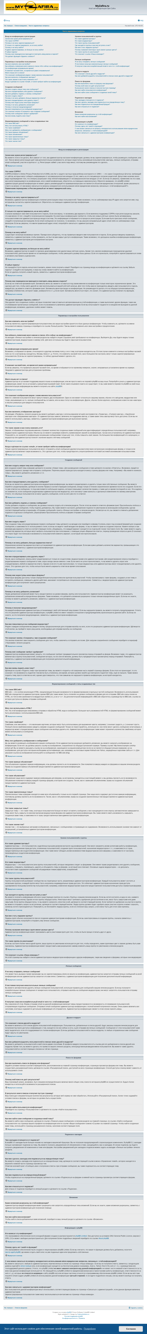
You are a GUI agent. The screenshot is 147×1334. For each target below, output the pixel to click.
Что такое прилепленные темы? (16, 137)
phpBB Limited (81, 1236)
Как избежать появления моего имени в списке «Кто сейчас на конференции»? (34, 66)
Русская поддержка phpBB (73, 1316)
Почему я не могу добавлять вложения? (20, 105)
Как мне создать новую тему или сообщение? (22, 89)
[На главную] (32, 7)
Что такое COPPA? (12, 41)
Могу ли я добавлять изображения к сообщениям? (23, 130)
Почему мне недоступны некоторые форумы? (22, 102)
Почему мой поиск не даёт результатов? (90, 86)
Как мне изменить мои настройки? (17, 64)
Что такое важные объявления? (16, 132)
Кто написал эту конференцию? (86, 124)
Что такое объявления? (13, 134)
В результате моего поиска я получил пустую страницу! (95, 88)
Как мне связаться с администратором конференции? (95, 133)
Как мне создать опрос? (14, 96)
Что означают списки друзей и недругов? (90, 74)
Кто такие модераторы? (83, 41)
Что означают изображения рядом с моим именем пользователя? (29, 75)
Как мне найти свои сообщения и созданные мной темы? (96, 92)
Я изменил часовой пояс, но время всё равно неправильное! (27, 70)
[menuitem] (7, 20)
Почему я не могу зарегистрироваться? (19, 43)
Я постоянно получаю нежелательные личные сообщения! (96, 64)
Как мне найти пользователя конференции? (91, 90)
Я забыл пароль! (11, 52)
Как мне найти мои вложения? (86, 116)
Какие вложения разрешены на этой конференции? (93, 114)
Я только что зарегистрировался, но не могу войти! (24, 45)
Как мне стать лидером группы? (86, 47)
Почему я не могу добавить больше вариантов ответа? (25, 98)
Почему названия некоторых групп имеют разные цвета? (96, 50)
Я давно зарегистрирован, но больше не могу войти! (24, 50)
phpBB (58, 386)
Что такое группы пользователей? (87, 43)
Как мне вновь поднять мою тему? (17, 116)
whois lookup (26, 1266)
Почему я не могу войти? (14, 47)
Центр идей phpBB (13, 1252)
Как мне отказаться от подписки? (87, 107)
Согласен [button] (131, 1329)
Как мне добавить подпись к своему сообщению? (23, 94)
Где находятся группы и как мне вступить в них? (93, 45)
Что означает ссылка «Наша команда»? (89, 54)
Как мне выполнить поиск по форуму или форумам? (94, 83)
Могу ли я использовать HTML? (16, 125)
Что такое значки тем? (13, 141)
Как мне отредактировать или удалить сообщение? (23, 91)
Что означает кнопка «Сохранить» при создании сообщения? (27, 111)
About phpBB (103, 1238)
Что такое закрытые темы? (15, 139)
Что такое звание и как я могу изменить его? (21, 79)
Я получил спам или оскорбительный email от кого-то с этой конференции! (102, 66)
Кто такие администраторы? (85, 39)
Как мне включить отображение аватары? (20, 77)
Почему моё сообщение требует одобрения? (21, 113)
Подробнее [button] (90, 1329)
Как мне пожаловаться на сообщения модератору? (23, 109)
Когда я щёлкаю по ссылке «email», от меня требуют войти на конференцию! (33, 82)
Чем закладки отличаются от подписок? (89, 100)
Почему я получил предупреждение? (18, 107)
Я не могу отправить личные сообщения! (90, 62)
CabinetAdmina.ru (83, 1314)
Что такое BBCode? (12, 123)
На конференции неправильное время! (19, 68)
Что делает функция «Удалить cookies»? (20, 56)
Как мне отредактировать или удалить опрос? (22, 100)
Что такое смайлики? (13, 128)
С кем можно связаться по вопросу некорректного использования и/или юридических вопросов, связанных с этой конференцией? (106, 130)
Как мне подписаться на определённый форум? (92, 104)
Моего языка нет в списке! (14, 73)
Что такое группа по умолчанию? (87, 52)
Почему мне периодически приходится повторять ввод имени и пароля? (31, 54)
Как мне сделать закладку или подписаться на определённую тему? (100, 102)
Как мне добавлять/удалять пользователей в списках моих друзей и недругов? (104, 76)
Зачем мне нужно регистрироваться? (19, 39)
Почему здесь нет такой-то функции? (88, 126)
